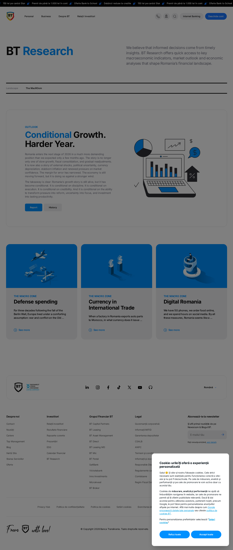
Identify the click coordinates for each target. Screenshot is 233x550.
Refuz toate (174, 534)
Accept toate (206, 534)
